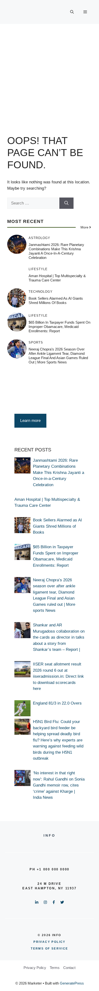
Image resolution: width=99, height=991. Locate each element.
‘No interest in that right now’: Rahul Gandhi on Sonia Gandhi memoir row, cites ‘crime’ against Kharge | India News (59, 785)
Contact (69, 968)
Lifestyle (38, 269)
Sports (36, 342)
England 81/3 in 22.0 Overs (57, 703)
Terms (55, 968)
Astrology (39, 237)
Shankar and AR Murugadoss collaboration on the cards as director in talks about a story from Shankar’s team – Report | (59, 637)
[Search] (66, 203)
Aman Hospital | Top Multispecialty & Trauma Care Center (57, 278)
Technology (41, 291)
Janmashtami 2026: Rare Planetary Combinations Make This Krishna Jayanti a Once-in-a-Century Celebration (56, 251)
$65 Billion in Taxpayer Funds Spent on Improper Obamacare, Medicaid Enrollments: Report (59, 326)
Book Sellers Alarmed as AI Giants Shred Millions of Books (56, 300)
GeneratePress (72, 983)
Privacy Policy (35, 968)
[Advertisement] (49, 75)
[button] (72, 12)
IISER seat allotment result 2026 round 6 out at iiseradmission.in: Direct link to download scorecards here (58, 676)
